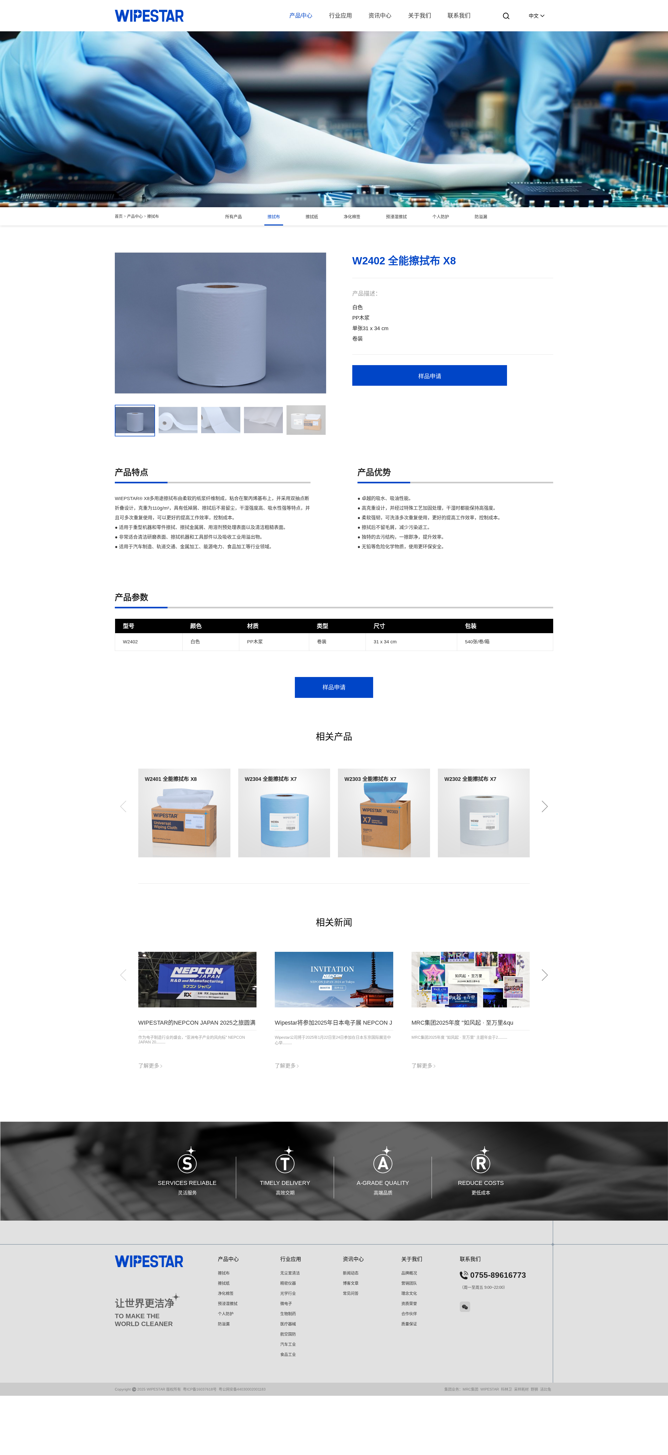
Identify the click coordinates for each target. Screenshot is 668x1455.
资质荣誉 (409, 1303)
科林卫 (506, 1389)
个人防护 (440, 217)
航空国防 (288, 1334)
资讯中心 (379, 15)
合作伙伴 (409, 1313)
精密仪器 (288, 1283)
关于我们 (419, 15)
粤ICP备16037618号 (200, 1389)
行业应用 (340, 15)
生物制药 (288, 1313)
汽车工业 (288, 1344)
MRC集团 (470, 1389)
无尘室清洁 (290, 1273)
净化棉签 (352, 217)
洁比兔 (545, 1389)
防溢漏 (481, 217)
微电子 (286, 1303)
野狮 (534, 1389)
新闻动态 (351, 1273)
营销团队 (409, 1283)
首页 (119, 216)
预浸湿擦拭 (396, 217)
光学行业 (288, 1293)
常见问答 (351, 1293)
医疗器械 (288, 1324)
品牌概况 (409, 1273)
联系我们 (459, 15)
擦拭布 (153, 216)
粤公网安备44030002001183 (242, 1389)
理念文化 (409, 1293)
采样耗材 (521, 1389)
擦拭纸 (312, 217)
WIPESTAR (489, 1389)
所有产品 (233, 217)
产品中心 (300, 15)
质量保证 (409, 1324)
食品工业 (288, 1354)
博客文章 (351, 1283)
